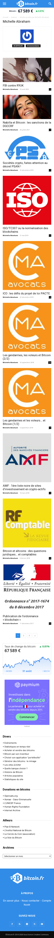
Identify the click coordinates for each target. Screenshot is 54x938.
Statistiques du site (13, 779)
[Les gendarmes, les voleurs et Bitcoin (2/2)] (27, 327)
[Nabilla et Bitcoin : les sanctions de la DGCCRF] (27, 107)
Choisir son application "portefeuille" (22, 757)
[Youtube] (42, 924)
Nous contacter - (31, 900)
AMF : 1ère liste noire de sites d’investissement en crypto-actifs (24, 487)
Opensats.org (11, 795)
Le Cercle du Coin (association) (19, 834)
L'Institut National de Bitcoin (18, 830)
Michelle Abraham (10, 89)
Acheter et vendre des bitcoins (19, 750)
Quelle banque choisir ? (16, 768)
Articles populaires (13, 775)
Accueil (5, 17)
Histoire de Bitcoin (13, 772)
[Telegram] (27, 924)
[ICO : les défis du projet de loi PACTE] (27, 265)
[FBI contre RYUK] (27, 70)
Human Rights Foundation (17, 806)
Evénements (10, 743)
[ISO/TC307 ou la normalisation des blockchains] (27, 200)
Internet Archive (12, 810)
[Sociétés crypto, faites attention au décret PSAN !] (27, 147)
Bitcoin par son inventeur (16, 754)
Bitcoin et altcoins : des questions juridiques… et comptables (24, 552)
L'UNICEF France (12, 803)
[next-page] (35, 635)
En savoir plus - (12, 900)
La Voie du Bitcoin (13, 837)
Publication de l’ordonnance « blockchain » (20, 618)
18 (50, 362)
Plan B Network (12, 826)
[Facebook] (12, 924)
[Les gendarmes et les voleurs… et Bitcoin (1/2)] (27, 392)
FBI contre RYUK (13, 85)
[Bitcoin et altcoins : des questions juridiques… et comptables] (27, 523)
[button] (4, 4)
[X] (34, 924)
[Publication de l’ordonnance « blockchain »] (27, 588)
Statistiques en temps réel (17, 746)
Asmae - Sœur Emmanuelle (17, 799)
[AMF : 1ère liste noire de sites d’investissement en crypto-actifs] (27, 457)
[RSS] (19, 924)
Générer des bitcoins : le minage (20, 761)
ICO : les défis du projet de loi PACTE (26, 293)
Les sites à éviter (12, 764)
